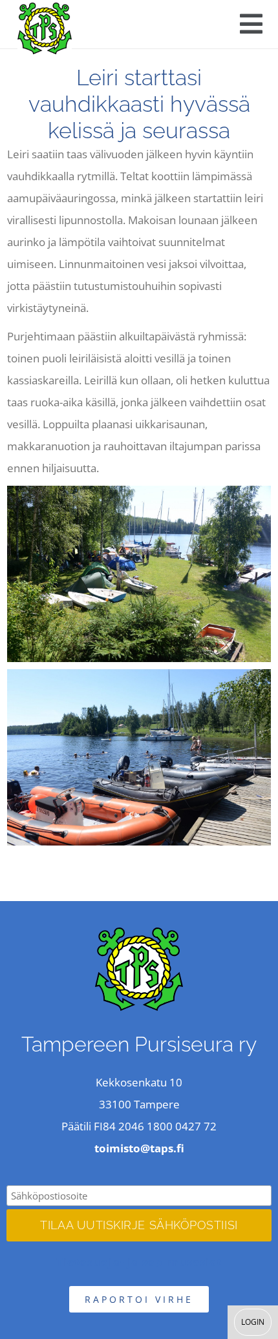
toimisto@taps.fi (139, 1148)
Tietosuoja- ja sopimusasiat (139, 1261)
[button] (251, 24)
